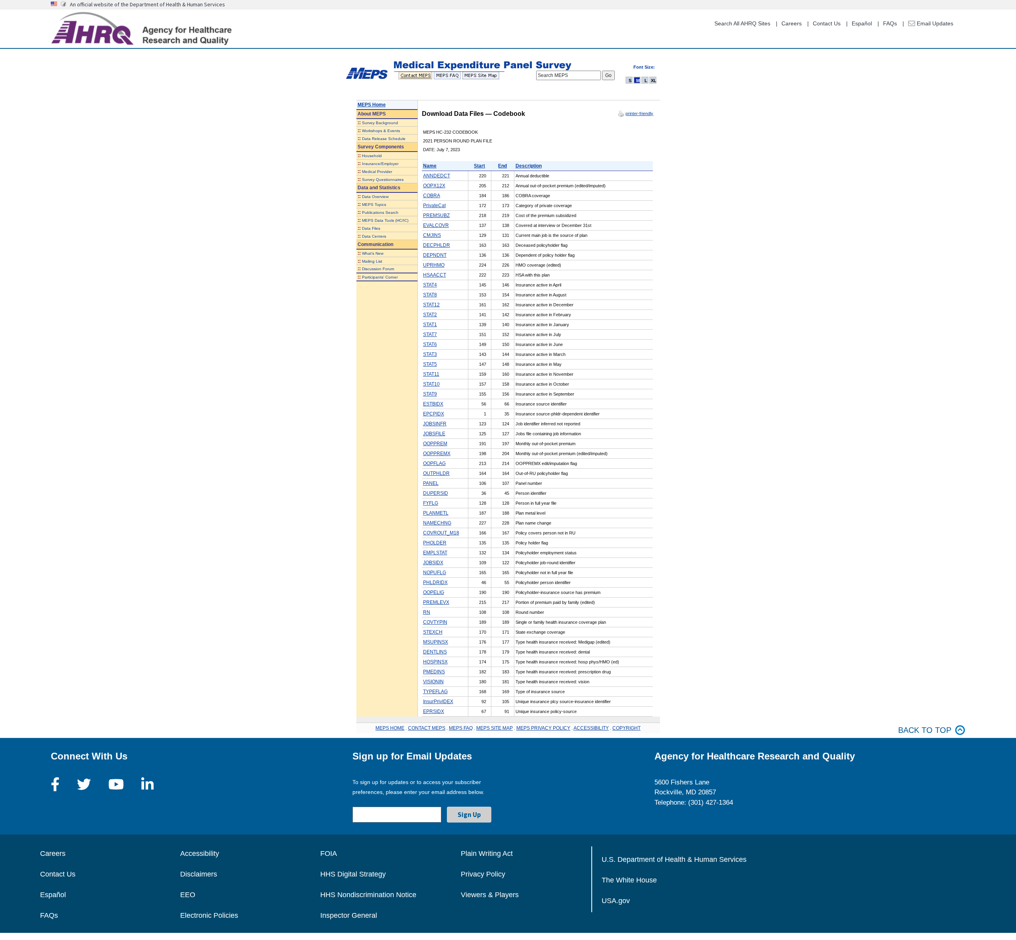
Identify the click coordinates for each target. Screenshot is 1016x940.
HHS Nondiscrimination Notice (368, 895)
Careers (791, 23)
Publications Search (380, 212)
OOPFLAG (434, 463)
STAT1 (430, 324)
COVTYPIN (435, 622)
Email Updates (934, 23)
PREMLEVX (436, 602)
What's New (372, 253)
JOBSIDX (433, 562)
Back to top (924, 730)
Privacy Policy (483, 874)
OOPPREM (435, 443)
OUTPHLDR (436, 473)
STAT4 (430, 285)
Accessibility (199, 853)
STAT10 (431, 384)
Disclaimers (198, 874)
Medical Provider (377, 171)
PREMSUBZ (436, 215)
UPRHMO (433, 265)
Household (372, 156)
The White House (629, 880)
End (502, 166)
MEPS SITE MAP (494, 728)
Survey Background (380, 123)
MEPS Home (372, 105)
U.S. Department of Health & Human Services (674, 859)
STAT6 (430, 344)
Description (529, 166)
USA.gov (616, 901)
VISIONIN (433, 681)
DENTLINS (435, 652)
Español (862, 23)
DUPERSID (435, 493)
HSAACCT (434, 275)
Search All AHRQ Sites (742, 23)
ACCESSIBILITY (591, 728)
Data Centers (374, 236)
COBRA (431, 195)
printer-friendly (639, 113)
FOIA (328, 853)
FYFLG (430, 503)
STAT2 (430, 314)
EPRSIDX (433, 711)
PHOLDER (434, 543)
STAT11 (431, 374)
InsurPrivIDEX (438, 701)
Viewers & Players (490, 895)
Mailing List (372, 261)
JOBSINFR (434, 424)
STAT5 (430, 364)
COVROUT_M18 (441, 533)
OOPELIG (433, 592)
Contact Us (827, 23)
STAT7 (430, 334)
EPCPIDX (433, 414)
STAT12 (431, 305)
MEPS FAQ (461, 728)
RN (426, 612)
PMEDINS (434, 672)
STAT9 (430, 394)
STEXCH (433, 632)
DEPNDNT (434, 255)
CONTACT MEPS (426, 728)
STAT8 (430, 295)
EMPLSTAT (435, 553)
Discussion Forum (378, 269)
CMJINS (432, 235)
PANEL (431, 483)
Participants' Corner (380, 277)
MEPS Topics (374, 204)
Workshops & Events (381, 131)
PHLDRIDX (435, 582)
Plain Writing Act (487, 853)
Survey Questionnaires (383, 179)
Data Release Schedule (384, 138)
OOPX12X (434, 185)
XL (653, 80)
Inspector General (348, 915)
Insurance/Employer (380, 163)
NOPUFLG (434, 572)
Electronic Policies (209, 915)
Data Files (371, 228)
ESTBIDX (433, 404)
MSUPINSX (435, 642)
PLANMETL (435, 513)
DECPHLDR (436, 245)
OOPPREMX (436, 453)
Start (479, 166)
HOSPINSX (435, 662)
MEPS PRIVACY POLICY (543, 728)
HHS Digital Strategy (353, 874)
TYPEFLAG (435, 691)
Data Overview (375, 196)
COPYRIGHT (626, 728)
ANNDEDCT (436, 176)
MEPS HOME (389, 728)
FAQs (890, 23)
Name (430, 166)
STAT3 (430, 354)
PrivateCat (434, 205)
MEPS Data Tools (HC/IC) (385, 220)
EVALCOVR (436, 225)
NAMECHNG (437, 523)
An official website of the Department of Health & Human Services (147, 4)
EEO (187, 895)
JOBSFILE (434, 433)
